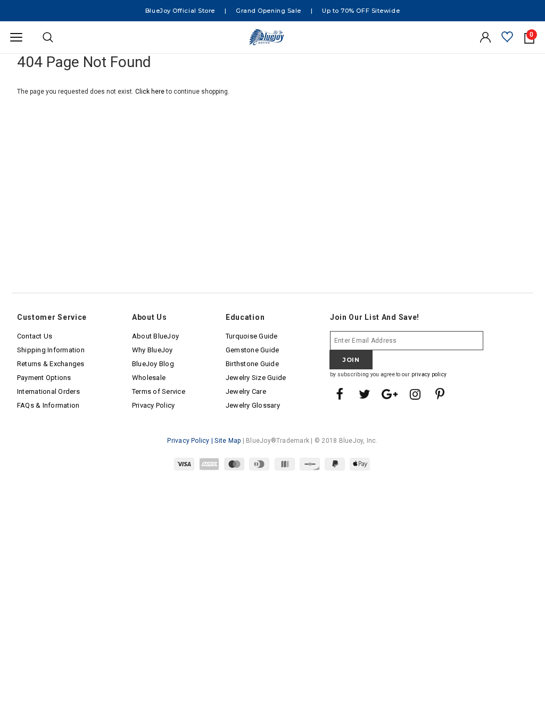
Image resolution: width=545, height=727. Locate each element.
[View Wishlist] (507, 37)
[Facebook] (339, 394)
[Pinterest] (440, 394)
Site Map (227, 440)
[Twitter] (364, 394)
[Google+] (390, 394)
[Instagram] (415, 394)
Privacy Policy (188, 440)
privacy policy (429, 374)
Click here (150, 91)
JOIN (351, 359)
